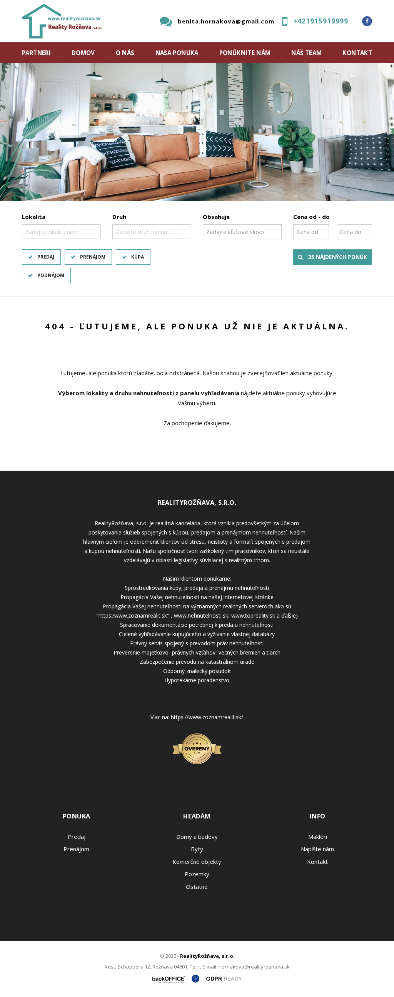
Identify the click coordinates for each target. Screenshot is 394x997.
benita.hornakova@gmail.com (226, 21)
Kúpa (137, 257)
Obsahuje (216, 216)
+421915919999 (320, 21)
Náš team (306, 53)
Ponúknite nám (245, 53)
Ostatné (197, 886)
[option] (197, 132)
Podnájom (50, 275)
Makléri (317, 836)
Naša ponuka (177, 53)
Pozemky (197, 874)
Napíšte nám (317, 849)
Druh (119, 216)
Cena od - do (311, 216)
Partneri (36, 53)
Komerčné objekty (196, 861)
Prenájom (92, 257)
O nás (125, 53)
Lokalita (33, 216)
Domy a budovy (197, 836)
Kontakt (357, 53)
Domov (83, 53)
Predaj (45, 257)
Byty (197, 849)
